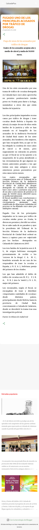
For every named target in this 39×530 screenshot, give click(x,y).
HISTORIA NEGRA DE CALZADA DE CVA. (16, 417)
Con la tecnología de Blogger (20, 520)
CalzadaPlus (11, 3)
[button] (4, 34)
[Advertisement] (19, 366)
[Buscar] (36, 3)
